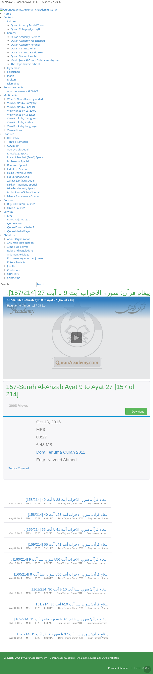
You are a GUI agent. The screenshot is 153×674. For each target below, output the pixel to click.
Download (137, 411)
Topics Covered (19, 468)
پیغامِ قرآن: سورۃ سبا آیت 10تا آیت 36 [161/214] (71, 604)
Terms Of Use (141, 668)
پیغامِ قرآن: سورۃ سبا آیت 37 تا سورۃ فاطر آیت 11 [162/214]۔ (59, 619)
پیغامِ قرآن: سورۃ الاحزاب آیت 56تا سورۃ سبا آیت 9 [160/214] (61, 574)
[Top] (147, 669)
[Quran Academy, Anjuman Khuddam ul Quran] (29, 9)
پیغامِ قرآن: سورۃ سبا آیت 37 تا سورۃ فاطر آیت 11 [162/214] (62, 634)
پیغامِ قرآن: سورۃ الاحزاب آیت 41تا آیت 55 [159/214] (68, 544)
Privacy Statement (118, 668)
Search (40, 284)
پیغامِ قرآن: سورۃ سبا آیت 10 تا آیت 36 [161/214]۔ (68, 589)
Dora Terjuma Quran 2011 (60, 452)
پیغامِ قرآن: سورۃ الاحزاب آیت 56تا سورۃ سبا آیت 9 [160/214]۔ (58, 559)
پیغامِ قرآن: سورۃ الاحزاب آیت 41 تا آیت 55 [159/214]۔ (65, 530)
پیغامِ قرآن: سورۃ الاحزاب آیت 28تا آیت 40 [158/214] (68, 515)
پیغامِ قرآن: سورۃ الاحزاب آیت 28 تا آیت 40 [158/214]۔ (65, 500)
